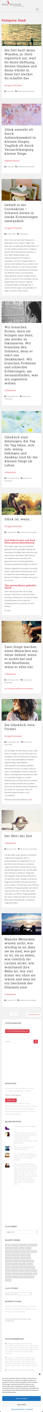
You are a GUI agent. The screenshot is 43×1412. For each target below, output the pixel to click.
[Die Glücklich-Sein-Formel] (21, 710)
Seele (7, 1267)
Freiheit (28, 1248)
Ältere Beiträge (33, 1015)
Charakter (14, 1245)
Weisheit (8, 1277)
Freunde (8, 1251)
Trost (21, 1271)
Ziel (22, 1277)
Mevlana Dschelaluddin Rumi (15, 1309)
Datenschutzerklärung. (13, 1114)
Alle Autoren (11, 1288)
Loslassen (9, 1261)
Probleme (14, 1264)
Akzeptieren (21, 1398)
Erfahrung (9, 1248)
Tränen (27, 1271)
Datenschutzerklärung (18, 1409)
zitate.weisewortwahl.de (17, 1031)
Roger (10, 1358)
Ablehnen (21, 1404)
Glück (23, 1255)
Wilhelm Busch (12, 160)
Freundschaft (17, 1251)
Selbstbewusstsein (17, 1267)
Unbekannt (10, 390)
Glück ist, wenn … (19, 519)
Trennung (15, 1271)
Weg (35, 1274)
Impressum (29, 1409)
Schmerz (29, 1264)
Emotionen (23, 1245)
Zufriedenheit (29, 1277)
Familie (22, 1248)
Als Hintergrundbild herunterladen (19, 688)
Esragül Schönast (13, 85)
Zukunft (8, 1280)
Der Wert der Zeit (18, 836)
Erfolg (16, 1248)
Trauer (8, 1271)
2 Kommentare (23, 234)
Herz (28, 1255)
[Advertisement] (21, 1062)
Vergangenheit (17, 1274)
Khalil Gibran (9, 1306)
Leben (23, 1258)
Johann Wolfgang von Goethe (24, 1306)
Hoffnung (9, 1258)
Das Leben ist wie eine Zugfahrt (25, 1126)
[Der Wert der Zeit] (21, 821)
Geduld (34, 1251)
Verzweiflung (28, 1274)
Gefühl (8, 1255)
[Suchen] (36, 1041)
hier (30, 799)
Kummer (16, 1258)
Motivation (25, 1261)
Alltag (7, 1245)
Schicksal (22, 1264)
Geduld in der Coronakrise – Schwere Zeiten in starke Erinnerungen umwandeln (21, 213)
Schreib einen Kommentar (25, 91)
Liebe (28, 1258)
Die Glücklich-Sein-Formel (20, 727)
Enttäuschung (32, 1245)
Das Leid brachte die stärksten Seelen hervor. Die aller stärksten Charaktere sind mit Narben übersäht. (25, 1157)
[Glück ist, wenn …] (21, 504)
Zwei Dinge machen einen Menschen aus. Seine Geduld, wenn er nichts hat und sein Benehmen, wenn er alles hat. (21, 657)
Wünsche (16, 1277)
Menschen (17, 1261)
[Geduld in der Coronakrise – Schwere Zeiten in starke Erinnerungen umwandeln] (21, 190)
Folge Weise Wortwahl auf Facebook (18, 1320)
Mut (32, 1261)
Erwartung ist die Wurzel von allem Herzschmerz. (24, 1148)
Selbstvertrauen (29, 1267)
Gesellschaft (16, 1255)
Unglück (8, 1274)
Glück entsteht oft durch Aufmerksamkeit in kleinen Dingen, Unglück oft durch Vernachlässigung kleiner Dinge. (20, 142)
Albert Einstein (31, 1309)
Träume (34, 1271)
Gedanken (26, 1251)
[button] (40, 1374)
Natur (7, 1264)
